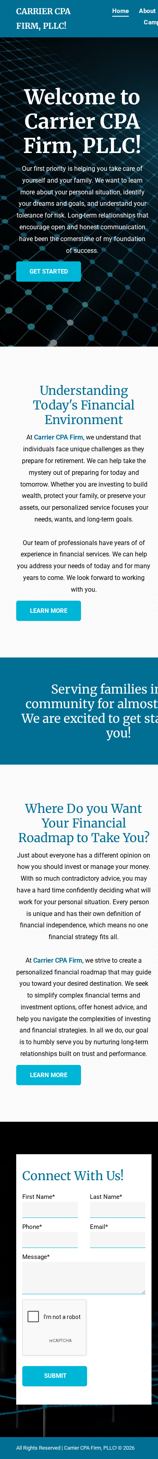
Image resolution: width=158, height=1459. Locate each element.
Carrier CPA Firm (58, 437)
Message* (35, 1257)
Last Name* (106, 1196)
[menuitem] (115, 11)
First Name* (38, 1196)
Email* (99, 1227)
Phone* (32, 1227)
